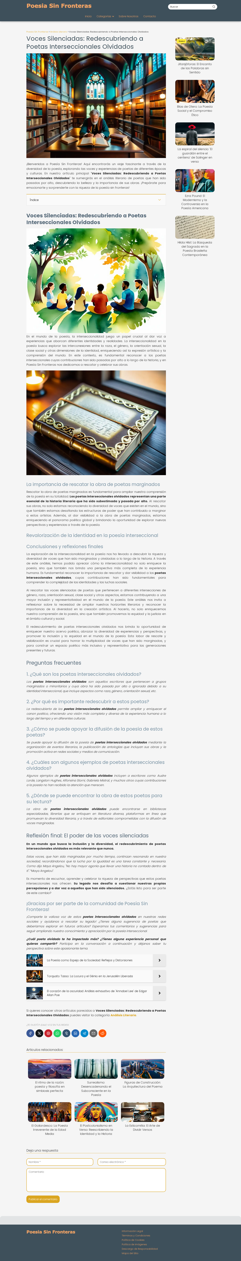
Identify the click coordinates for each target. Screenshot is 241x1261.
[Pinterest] (48, 1033)
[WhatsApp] (57, 1033)
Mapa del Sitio (130, 1253)
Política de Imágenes (134, 1244)
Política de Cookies (133, 1240)
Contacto (149, 16)
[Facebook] (30, 1033)
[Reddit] (102, 1033)
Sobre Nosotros (128, 16)
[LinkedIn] (75, 1033)
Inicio (88, 16)
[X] (39, 1033)
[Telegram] (84, 1033)
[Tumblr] (66, 1033)
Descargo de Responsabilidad (140, 1248)
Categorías (104, 16)
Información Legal (132, 1231)
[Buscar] (213, 6)
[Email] (93, 1033)
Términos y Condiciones (136, 1235)
